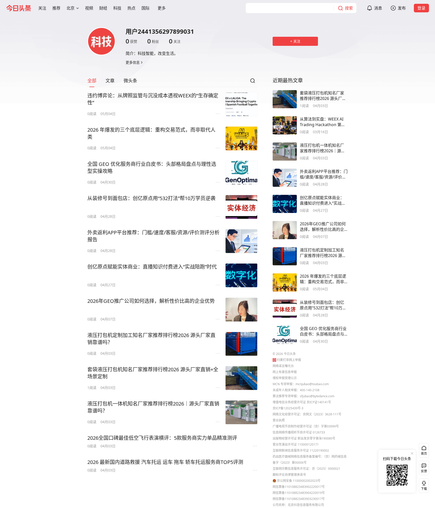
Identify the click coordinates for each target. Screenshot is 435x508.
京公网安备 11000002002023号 (298, 481)
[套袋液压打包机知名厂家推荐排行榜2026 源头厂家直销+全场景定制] (241, 378)
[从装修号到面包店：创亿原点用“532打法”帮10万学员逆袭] (241, 207)
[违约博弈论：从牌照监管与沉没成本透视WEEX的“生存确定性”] (241, 104)
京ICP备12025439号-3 (288, 408)
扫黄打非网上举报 (289, 360)
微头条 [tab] (130, 81)
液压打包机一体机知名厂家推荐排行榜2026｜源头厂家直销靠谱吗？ (153, 407)
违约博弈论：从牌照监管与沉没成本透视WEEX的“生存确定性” (152, 99)
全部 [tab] (91, 81)
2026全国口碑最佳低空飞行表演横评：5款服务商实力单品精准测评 (162, 437)
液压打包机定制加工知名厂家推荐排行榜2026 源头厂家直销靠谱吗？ (151, 339)
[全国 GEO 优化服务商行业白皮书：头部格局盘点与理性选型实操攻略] (241, 173)
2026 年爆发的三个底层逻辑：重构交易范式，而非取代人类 (151, 133)
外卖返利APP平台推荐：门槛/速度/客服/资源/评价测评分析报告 (153, 236)
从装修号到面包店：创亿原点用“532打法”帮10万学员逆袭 (151, 198)
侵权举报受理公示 (285, 378)
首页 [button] (424, 453)
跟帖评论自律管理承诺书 (289, 475)
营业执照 (279, 420)
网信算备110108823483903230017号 (299, 499)
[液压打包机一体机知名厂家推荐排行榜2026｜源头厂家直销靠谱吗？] (241, 412)
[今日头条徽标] (18, 8)
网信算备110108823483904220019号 (299, 493)
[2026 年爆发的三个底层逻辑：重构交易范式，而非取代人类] (241, 138)
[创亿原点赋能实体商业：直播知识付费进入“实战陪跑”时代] (241, 275)
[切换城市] (77, 8)
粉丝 (153, 41)
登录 (421, 8)
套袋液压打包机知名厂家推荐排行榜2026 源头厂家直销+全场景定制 (152, 373)
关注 (174, 41)
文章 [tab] (110, 81)
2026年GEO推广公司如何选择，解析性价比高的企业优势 (151, 301)
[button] (42, 8)
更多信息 (133, 62)
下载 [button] (423, 484)
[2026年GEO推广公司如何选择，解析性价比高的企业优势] (241, 309)
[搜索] (252, 82)
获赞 (131, 41)
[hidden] (285, 99)
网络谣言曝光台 (283, 366)
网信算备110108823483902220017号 (299, 487)
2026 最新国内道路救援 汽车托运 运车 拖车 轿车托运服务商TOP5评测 (165, 462)
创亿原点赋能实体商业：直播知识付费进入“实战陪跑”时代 (152, 266)
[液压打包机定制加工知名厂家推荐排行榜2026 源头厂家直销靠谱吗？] (241, 344)
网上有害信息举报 (285, 372)
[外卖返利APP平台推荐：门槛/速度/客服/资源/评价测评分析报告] (241, 241)
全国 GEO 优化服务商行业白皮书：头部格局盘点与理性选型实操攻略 (151, 167)
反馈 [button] (424, 471)
